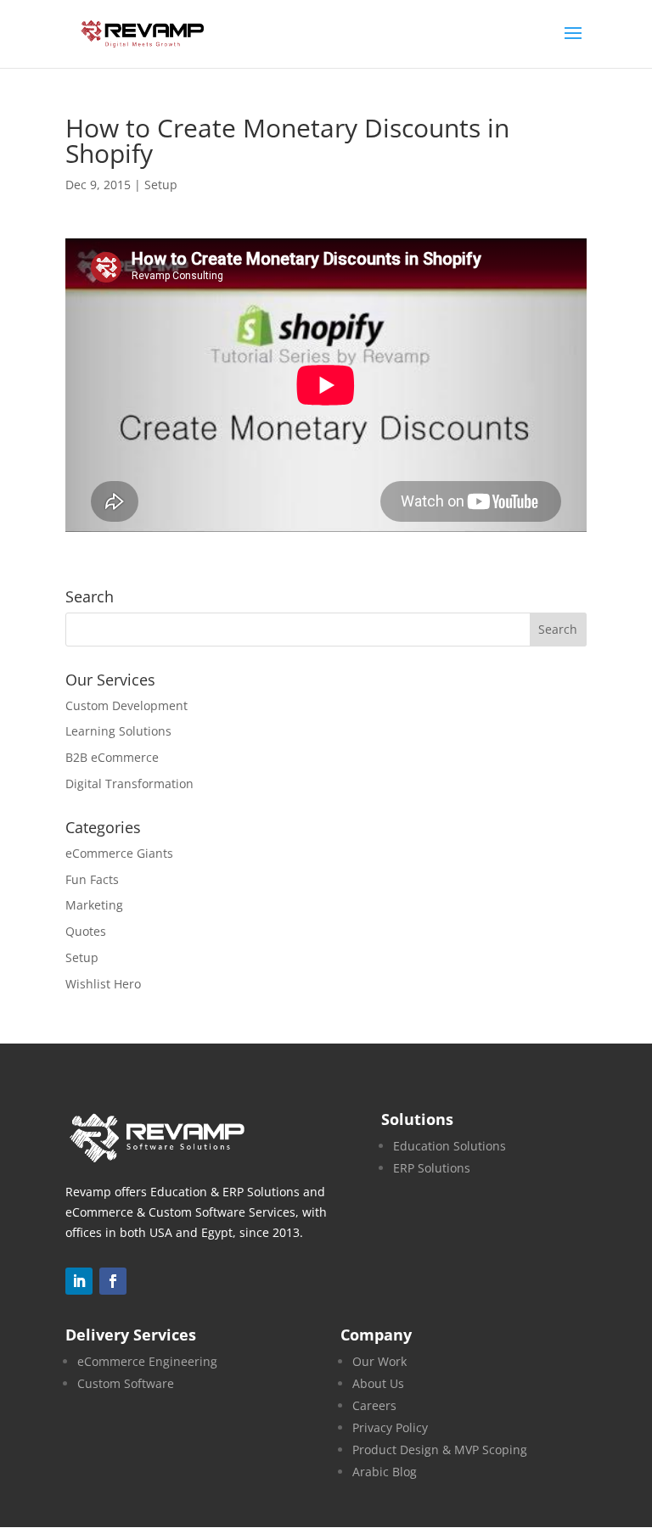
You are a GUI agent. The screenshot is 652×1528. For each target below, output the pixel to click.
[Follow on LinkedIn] (79, 1281)
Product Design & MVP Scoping (439, 1449)
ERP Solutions (431, 1168)
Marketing (94, 905)
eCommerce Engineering (147, 1361)
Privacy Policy (390, 1427)
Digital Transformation (129, 783)
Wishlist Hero (103, 984)
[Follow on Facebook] (112, 1281)
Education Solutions (449, 1146)
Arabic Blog (384, 1472)
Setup (160, 184)
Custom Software (125, 1383)
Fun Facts (92, 879)
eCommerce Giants (119, 853)
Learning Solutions (118, 731)
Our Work (379, 1361)
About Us (378, 1383)
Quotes (85, 931)
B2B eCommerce (112, 757)
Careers (374, 1405)
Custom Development (126, 705)
